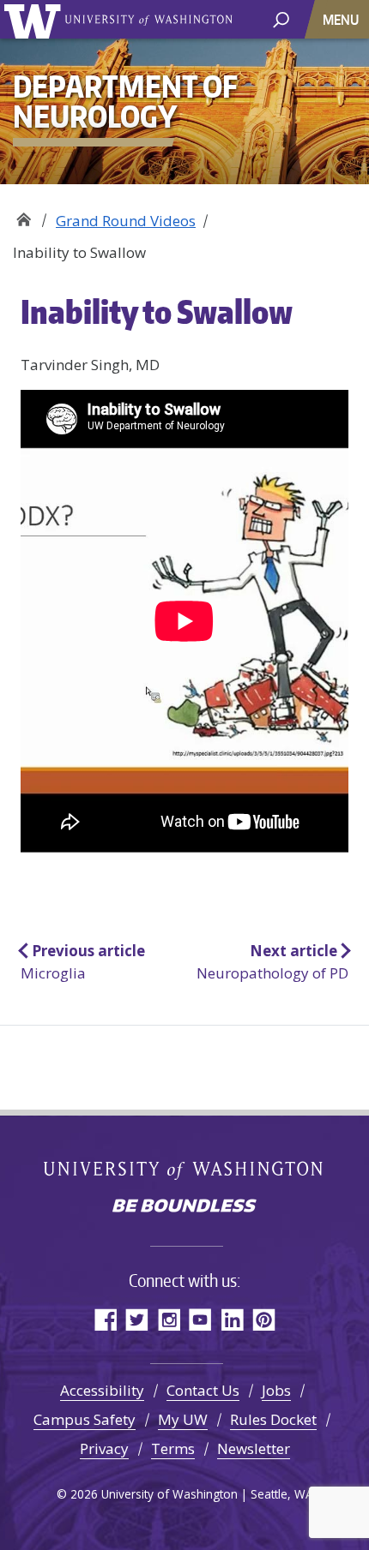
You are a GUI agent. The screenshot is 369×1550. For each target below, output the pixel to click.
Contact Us (202, 1390)
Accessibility (102, 1390)
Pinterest (263, 1319)
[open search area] (281, 18)
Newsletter (253, 1448)
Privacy (104, 1448)
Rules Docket (273, 1419)
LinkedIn (232, 1319)
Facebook (105, 1319)
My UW (183, 1419)
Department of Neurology (23, 214)
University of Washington (35, 19)
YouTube (200, 1319)
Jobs (276, 1390)
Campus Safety (84, 1419)
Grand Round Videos (126, 220)
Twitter (136, 1319)
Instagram (168, 1319)
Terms (173, 1448)
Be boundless (184, 1207)
